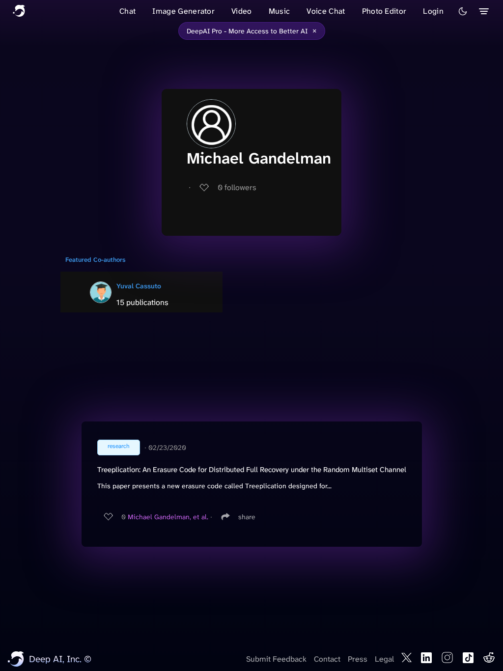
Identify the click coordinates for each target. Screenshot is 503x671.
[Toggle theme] (463, 11)
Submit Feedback (276, 659)
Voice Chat (326, 11)
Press (357, 659)
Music (279, 11)
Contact (327, 659)
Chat (127, 11)
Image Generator (183, 11)
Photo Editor (384, 11)
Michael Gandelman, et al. (168, 516)
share (246, 516)
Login (433, 11)
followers (237, 187)
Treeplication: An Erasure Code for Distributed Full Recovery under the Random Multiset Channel (251, 470)
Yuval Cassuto (138, 285)
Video (241, 11)
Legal (384, 659)
